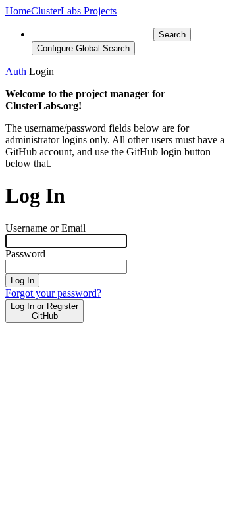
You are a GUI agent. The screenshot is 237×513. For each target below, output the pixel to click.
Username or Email (45, 227)
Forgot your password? (53, 293)
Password (25, 253)
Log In (22, 280)
